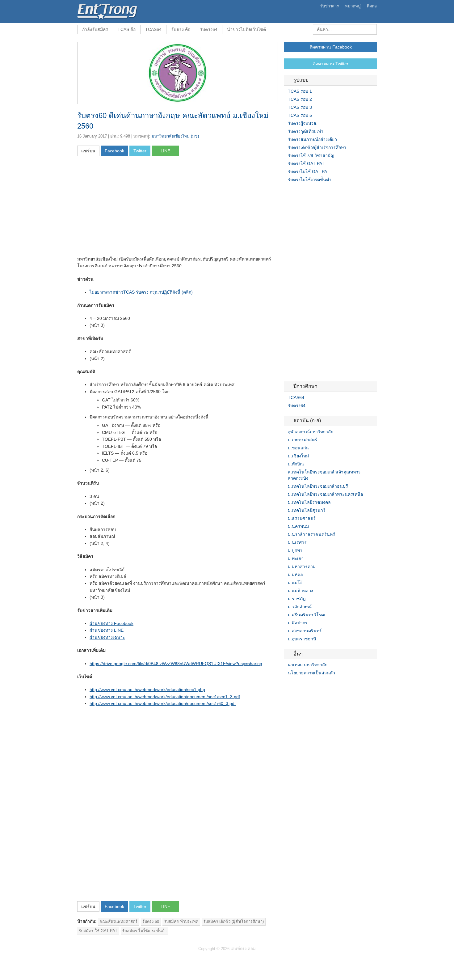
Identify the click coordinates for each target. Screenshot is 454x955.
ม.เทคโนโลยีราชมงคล (309, 502)
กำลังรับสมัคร (95, 29)
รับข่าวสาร (329, 6)
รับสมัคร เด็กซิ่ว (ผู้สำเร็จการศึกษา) (233, 921)
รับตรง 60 (150, 921)
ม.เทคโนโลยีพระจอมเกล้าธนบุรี (318, 486)
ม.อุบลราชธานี (302, 638)
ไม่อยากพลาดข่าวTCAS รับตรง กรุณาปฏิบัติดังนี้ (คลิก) (141, 292)
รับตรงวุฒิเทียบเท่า (305, 131)
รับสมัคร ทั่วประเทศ (181, 921)
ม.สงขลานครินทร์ (305, 630)
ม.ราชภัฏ (296, 598)
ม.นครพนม (298, 526)
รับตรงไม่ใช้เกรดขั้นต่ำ (309, 179)
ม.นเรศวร (297, 542)
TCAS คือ (127, 29)
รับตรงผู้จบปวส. (302, 123)
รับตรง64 (208, 29)
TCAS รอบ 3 (300, 107)
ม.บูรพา (295, 550)
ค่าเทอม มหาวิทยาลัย (307, 664)
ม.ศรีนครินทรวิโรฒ (306, 614)
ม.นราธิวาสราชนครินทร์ (311, 534)
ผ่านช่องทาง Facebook (111, 623)
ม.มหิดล (295, 574)
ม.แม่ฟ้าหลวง (300, 590)
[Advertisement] (129, 208)
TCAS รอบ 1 (300, 91)
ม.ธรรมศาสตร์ (302, 518)
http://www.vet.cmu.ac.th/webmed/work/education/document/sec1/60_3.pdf (163, 703)
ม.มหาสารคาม (302, 566)
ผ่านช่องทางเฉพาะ (107, 637)
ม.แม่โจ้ (295, 582)
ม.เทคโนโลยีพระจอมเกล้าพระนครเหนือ (325, 494)
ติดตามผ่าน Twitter (330, 63)
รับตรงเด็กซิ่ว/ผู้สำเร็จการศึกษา (317, 147)
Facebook (286, 685)
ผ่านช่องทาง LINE (107, 630)
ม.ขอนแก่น (298, 447)
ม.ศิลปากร (298, 622)
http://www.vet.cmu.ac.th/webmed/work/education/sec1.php (147, 689)
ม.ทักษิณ (296, 463)
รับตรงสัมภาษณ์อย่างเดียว (312, 139)
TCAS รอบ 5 (300, 115)
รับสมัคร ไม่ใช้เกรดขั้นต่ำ (144, 930)
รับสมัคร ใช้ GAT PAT (98, 930)
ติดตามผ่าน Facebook (330, 47)
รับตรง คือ (180, 29)
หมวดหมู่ (353, 6)
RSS (301, 685)
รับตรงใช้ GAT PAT (306, 163)
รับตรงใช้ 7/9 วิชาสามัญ (311, 155)
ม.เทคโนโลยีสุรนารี (307, 510)
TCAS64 (153, 29)
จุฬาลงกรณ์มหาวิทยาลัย (310, 431)
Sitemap (308, 685)
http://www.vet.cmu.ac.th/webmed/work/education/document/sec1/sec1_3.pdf (165, 696)
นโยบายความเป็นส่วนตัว (311, 672)
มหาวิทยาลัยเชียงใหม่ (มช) (175, 136)
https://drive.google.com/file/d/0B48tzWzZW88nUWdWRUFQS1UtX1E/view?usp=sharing (176, 663)
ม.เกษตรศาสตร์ (302, 439)
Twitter (294, 685)
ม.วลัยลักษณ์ (300, 606)
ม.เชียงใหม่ (298, 455)
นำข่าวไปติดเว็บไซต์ (246, 29)
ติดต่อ (372, 6)
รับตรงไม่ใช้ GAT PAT (309, 171)
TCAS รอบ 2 (300, 99)
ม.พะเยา (296, 558)
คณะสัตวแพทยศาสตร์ (118, 921)
